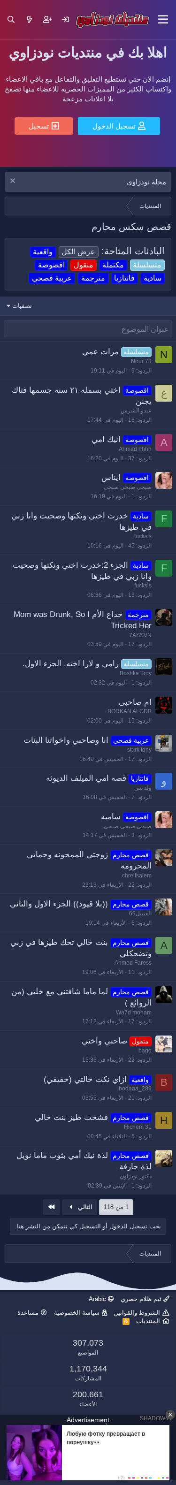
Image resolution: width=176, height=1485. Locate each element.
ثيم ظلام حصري (142, 1298)
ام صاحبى (135, 702)
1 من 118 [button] (116, 1207)
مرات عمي (100, 351)
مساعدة (27, 1312)
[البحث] (11, 19)
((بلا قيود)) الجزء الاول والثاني (59, 903)
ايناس (111, 477)
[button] (163, 19)
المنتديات (148, 1321)
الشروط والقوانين (137, 1312)
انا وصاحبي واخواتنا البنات (65, 740)
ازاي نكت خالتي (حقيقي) (85, 1079)
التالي (84, 1207)
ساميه (111, 816)
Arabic (98, 1298)
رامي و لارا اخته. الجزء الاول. (71, 663)
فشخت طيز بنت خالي (71, 1117)
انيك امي (106, 439)
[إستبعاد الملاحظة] (14, 182)
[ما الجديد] (29, 19)
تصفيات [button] (22, 305)
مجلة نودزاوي (146, 182)
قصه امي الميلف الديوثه (86, 778)
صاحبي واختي (104, 1040)
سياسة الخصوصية (76, 1312)
